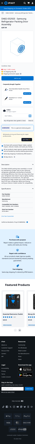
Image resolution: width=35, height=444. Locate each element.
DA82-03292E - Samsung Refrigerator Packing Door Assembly (19, 13)
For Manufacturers (23, 353)
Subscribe (29, 389)
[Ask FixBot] (30, 115)
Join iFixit (27, 139)
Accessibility (5, 368)
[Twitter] (10, 407)
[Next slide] (19, 330)
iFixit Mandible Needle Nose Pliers (19, 89)
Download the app (24, 365)
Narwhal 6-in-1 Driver (15, 98)
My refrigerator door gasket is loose (15, 120)
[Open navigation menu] (2, 3)
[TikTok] (3, 407)
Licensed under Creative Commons (17, 435)
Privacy (3, 371)
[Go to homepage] (10, 3)
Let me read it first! (8, 392)
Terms (3, 374)
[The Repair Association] (32, 407)
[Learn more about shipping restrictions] (15, 71)
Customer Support (6, 348)
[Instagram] (14, 407)
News (20, 359)
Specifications (6, 189)
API (2, 356)
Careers (3, 353)
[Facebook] (7, 407)
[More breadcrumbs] (2, 13)
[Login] (32, 3)
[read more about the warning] (27, 222)
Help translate (16, 401)
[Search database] (24, 3)
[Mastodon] (21, 407)
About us (4, 345)
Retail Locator (22, 351)
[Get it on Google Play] (25, 375)
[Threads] (28, 407)
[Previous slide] (15, 330)
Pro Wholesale (22, 348)
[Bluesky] (25, 407)
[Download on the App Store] (25, 369)
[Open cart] (28, 3)
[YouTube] (18, 407)
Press (19, 356)
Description (5, 165)
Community (21, 345)
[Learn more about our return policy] (14, 157)
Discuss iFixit (5, 351)
